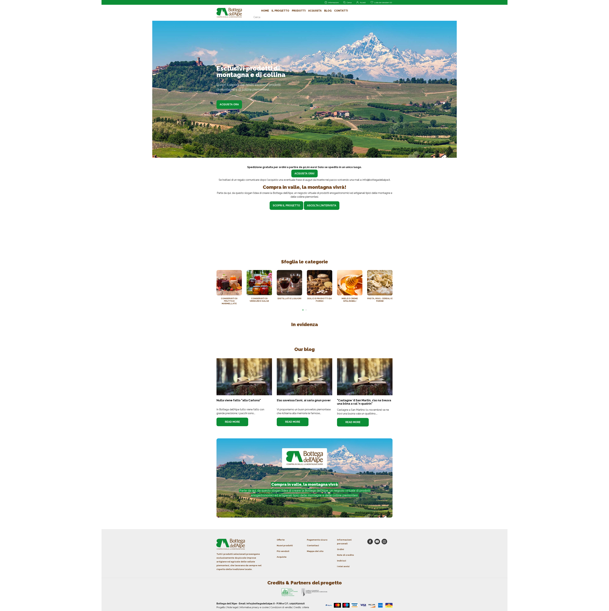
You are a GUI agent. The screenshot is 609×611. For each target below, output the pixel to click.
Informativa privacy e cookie (254, 607)
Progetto (220, 607)
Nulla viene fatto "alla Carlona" (238, 400)
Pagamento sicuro (317, 539)
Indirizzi (341, 560)
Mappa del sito (315, 551)
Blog (328, 10)
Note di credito (345, 555)
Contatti (341, 10)
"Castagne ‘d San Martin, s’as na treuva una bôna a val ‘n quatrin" (364, 402)
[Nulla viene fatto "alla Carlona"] (244, 376)
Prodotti (299, 10)
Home (265, 10)
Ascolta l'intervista (321, 205)
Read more (232, 421)
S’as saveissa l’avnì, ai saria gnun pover (304, 400)
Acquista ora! (304, 173)
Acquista (315, 10)
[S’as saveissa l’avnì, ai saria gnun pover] (304, 376)
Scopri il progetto (286, 205)
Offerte (281, 539)
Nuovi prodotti (285, 545)
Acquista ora (229, 104)
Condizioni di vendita (281, 607)
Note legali (232, 607)
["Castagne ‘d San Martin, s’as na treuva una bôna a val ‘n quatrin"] (365, 376)
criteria (305, 607)
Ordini (340, 549)
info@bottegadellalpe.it (376, 179)
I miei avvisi (343, 566)
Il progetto (280, 10)
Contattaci (313, 545)
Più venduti (283, 551)
